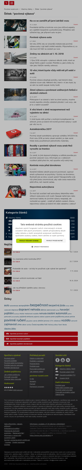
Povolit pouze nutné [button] (54, 241)
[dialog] (41, 235)
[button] (41, 246)
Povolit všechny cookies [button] (29, 241)
